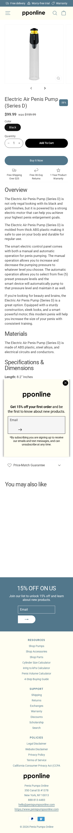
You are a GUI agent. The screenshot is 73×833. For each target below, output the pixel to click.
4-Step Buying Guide (36, 679)
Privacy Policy (36, 754)
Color (8, 121)
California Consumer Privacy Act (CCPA (36, 765)
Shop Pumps (36, 646)
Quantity (10, 136)
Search (36, 727)
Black (12, 127)
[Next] (44, 88)
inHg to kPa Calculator (36, 668)
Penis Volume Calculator (36, 673)
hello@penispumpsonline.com (36, 804)
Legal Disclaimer (36, 743)
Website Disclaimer (36, 749)
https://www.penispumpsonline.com (37, 809)
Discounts (37, 716)
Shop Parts (36, 657)
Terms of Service (36, 760)
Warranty (36, 711)
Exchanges (36, 705)
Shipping (36, 694)
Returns (36, 700)
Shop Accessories (36, 651)
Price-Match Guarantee (29, 465)
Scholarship (36, 722)
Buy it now (36, 160)
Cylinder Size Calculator (36, 662)
